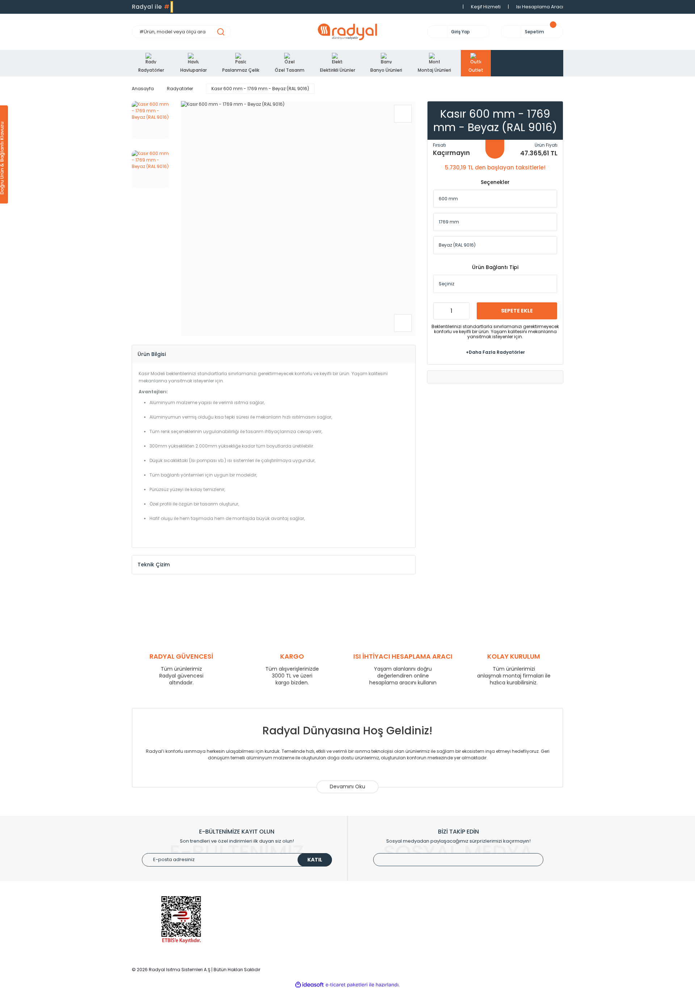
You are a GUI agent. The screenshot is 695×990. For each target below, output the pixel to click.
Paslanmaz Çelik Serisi (269, 926)
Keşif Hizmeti (486, 6)
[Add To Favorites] (403, 114)
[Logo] (347, 32)
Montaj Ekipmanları (265, 947)
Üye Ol (360, 904)
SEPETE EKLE (517, 310)
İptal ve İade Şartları (487, 926)
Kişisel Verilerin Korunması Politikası (505, 947)
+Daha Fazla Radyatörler (495, 352)
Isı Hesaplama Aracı (539, 6)
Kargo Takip (367, 937)
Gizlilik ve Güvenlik (485, 915)
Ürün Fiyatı (546, 145)
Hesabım (364, 915)
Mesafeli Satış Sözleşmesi (494, 937)
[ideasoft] (309, 984)
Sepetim (363, 926)
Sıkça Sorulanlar (372, 947)
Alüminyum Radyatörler (270, 904)
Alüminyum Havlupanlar (270, 915)
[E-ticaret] (346, 985)
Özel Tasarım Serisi (265, 937)
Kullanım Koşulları (484, 904)
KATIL (314, 859)
